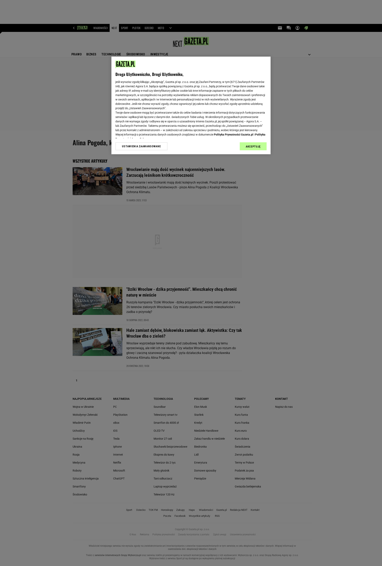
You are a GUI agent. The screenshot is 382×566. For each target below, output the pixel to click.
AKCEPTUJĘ (253, 146)
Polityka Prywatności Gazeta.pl (233, 134)
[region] (191, 105)
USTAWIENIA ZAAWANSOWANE (141, 146)
